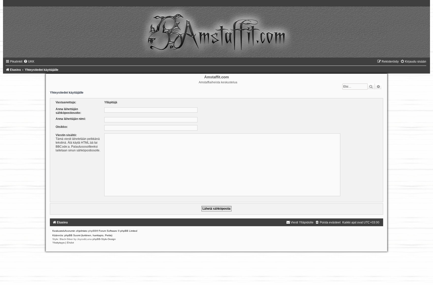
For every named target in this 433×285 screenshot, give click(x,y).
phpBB (92, 230)
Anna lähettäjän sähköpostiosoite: (68, 111)
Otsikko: (62, 127)
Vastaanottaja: (66, 102)
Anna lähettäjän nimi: (71, 119)
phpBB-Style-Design (104, 239)
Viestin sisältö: (66, 135)
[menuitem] (29, 61)
